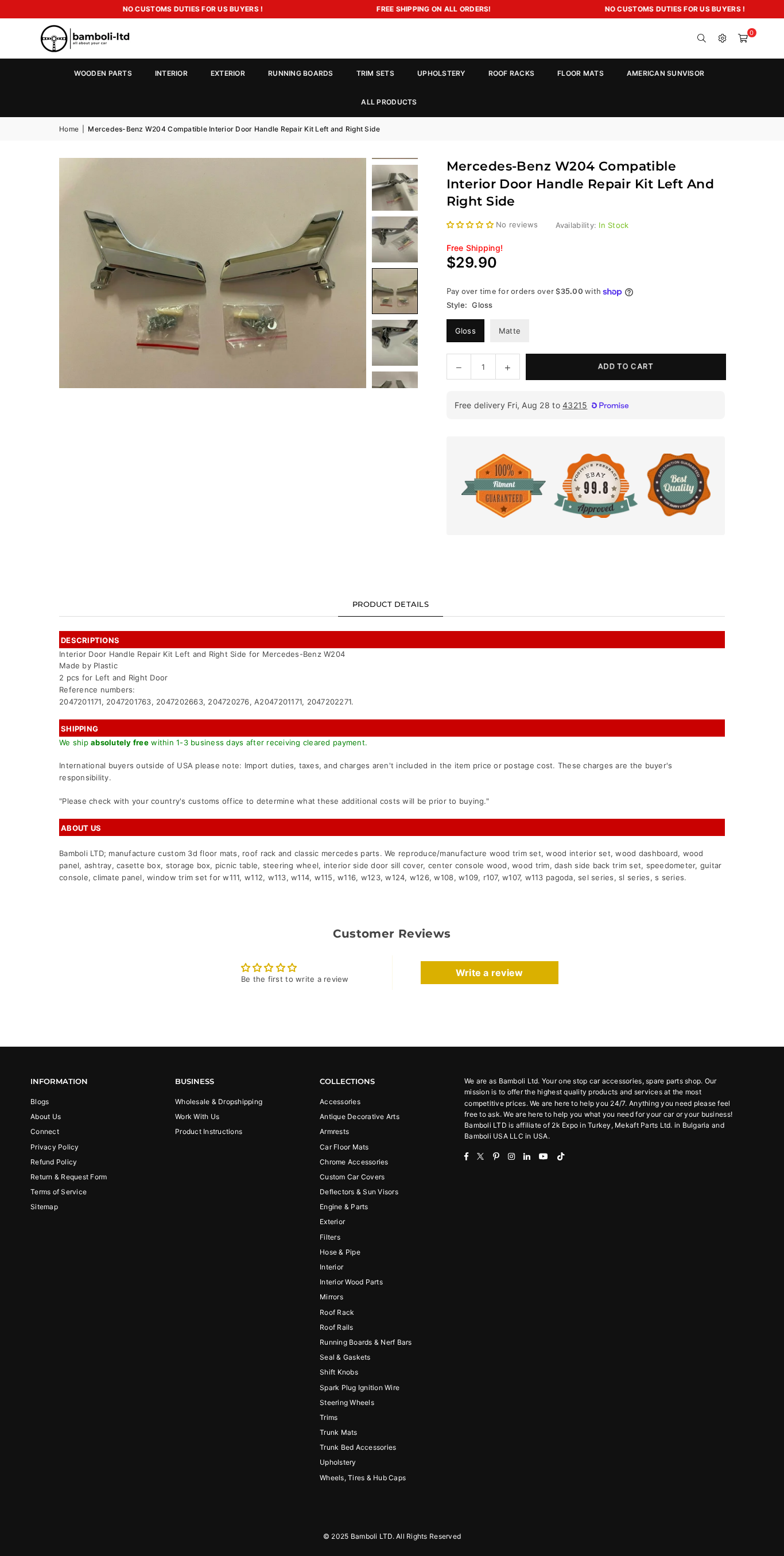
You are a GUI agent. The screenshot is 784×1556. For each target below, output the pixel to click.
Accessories (340, 1101)
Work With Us (197, 1116)
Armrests (334, 1131)
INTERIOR (171, 73)
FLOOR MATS (580, 73)
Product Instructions (208, 1131)
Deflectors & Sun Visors (359, 1191)
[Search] (702, 38)
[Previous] (82, 272)
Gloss (465, 330)
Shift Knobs (339, 1372)
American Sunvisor (665, 73)
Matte (510, 330)
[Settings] (722, 38)
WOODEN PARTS (103, 73)
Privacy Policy (54, 1147)
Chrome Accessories (354, 1162)
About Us (45, 1116)
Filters (330, 1237)
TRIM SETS (375, 73)
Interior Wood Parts (351, 1282)
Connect (44, 1131)
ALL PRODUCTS (389, 102)
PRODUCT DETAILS (390, 604)
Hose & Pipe (340, 1252)
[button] (743, 38)
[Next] (343, 272)
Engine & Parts (344, 1206)
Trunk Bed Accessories (358, 1447)
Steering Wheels (347, 1402)
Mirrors (331, 1296)
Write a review (489, 972)
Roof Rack (337, 1312)
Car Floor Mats (344, 1147)
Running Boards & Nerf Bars (366, 1342)
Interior (331, 1267)
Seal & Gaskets (345, 1357)
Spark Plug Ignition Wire (359, 1387)
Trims (328, 1417)
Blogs (39, 1101)
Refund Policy (53, 1162)
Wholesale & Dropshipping (218, 1101)
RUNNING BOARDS (300, 73)
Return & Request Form (68, 1176)
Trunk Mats (339, 1432)
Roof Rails (337, 1327)
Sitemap (44, 1206)
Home (69, 129)
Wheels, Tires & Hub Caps (363, 1477)
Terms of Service (58, 1191)
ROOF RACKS (511, 73)
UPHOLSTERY (441, 73)
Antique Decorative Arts (359, 1116)
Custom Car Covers (352, 1176)
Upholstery (338, 1462)
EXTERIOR (228, 73)
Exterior (332, 1221)
